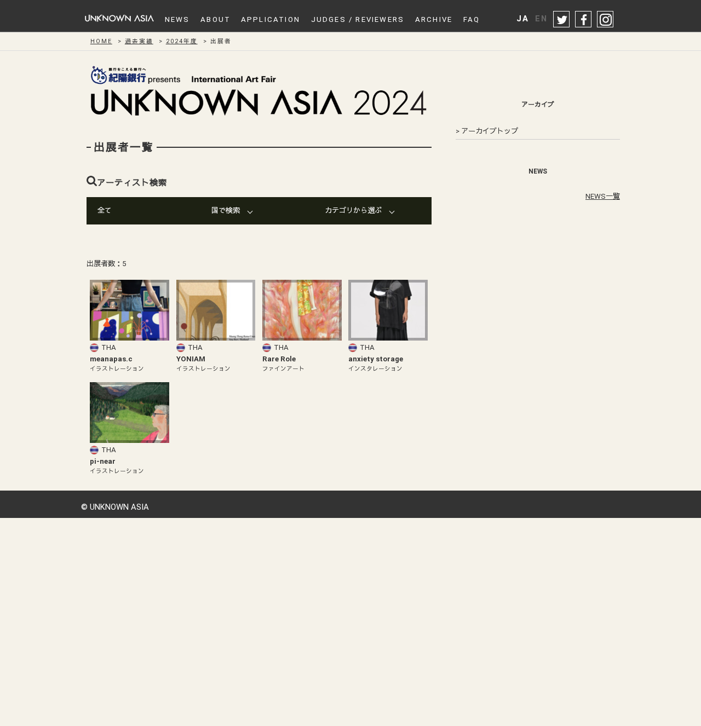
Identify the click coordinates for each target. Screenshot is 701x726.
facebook (584, 19)
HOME (101, 41)
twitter (562, 19)
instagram (605, 19)
